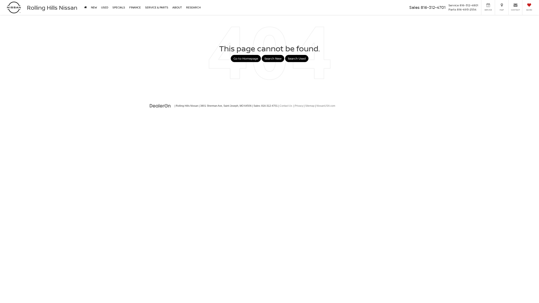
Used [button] (104, 7)
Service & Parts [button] (156, 7)
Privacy (299, 105)
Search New (273, 58)
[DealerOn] (160, 105)
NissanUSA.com (325, 105)
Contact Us (286, 105)
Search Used (297, 58)
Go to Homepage (245, 58)
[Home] (85, 7)
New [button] (94, 7)
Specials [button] (118, 7)
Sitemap (310, 105)
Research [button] (193, 7)
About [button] (177, 7)
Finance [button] (135, 7)
